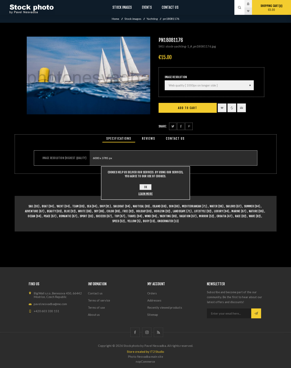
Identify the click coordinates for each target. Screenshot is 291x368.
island (156, 206)
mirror (203, 216)
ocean (31, 216)
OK (145, 187)
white (82, 211)
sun (171, 206)
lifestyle (200, 211)
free (125, 211)
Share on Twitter (172, 126)
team (75, 206)
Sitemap (152, 314)
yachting (165, 216)
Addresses (154, 300)
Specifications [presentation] (118, 138)
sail (31, 206)
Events (147, 7)
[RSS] (158, 332)
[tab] (118, 138)
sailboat (118, 206)
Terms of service (99, 300)
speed (115, 221)
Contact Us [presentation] (175, 138)
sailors (230, 206)
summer (249, 206)
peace (47, 216)
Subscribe (256, 313)
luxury (218, 211)
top (116, 216)
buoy (146, 221)
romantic (65, 216)
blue (67, 211)
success (101, 216)
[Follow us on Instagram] (146, 332)
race (238, 216)
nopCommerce (145, 361)
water (214, 206)
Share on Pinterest (189, 126)
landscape (179, 211)
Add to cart (187, 108)
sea (89, 206)
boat (45, 206)
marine (235, 211)
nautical (138, 206)
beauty (51, 211)
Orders (152, 293)
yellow (131, 221)
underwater (165, 221)
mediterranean (191, 206)
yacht (60, 206)
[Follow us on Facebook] (135, 332)
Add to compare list (231, 107)
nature (253, 211)
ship (102, 206)
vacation (185, 216)
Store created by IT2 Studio (145, 351)
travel (131, 216)
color (110, 211)
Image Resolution (176, 77)
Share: (163, 126)
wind (148, 216)
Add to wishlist (222, 107)
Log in (251, 4)
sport (83, 216)
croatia (221, 216)
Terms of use (96, 307)
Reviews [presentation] (148, 138)
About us (94, 314)
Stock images (122, 7)
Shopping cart (271, 8)
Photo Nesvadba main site (145, 356)
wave (252, 216)
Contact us (170, 7)
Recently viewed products (164, 307)
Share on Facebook (180, 126)
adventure (31, 211)
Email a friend (241, 107)
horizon (159, 211)
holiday (141, 211)
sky (96, 211)
